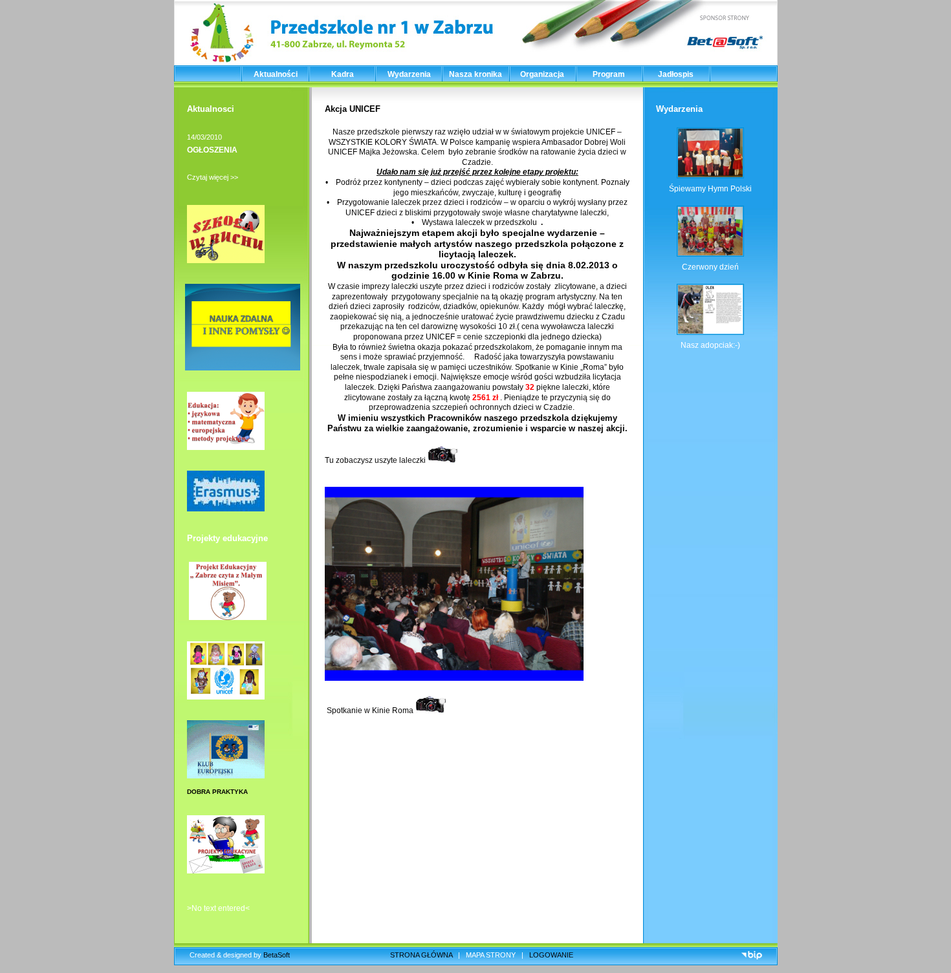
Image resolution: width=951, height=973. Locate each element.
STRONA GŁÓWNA (421, 955)
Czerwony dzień (710, 267)
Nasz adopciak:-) (710, 345)
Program (609, 74)
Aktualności (276, 74)
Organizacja (542, 74)
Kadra (342, 74)
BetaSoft (276, 955)
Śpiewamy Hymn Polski (710, 188)
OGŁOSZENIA (212, 150)
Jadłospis (676, 74)
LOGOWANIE (551, 955)
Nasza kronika (475, 74)
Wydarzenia (409, 74)
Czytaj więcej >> (212, 177)
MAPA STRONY (491, 955)
